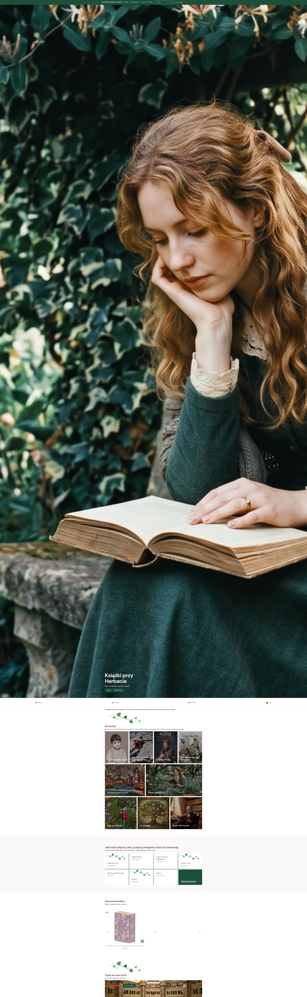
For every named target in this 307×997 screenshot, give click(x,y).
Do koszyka (142, 941)
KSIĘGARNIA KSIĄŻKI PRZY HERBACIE (112, 2)
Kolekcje (109, 690)
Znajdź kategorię (118, 690)
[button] (173, 2)
